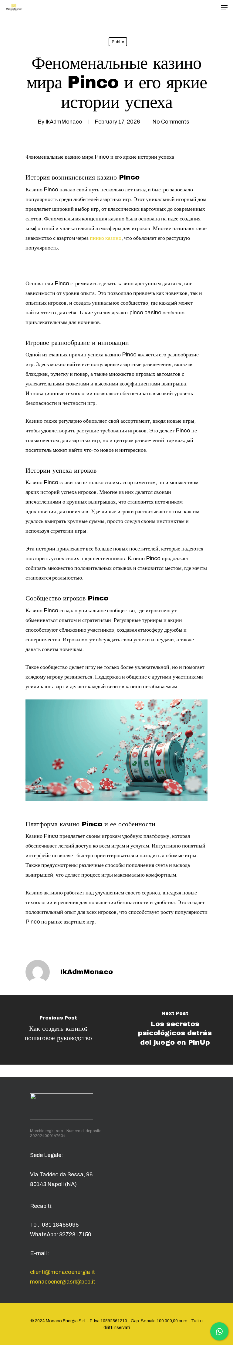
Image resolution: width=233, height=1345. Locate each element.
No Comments (170, 122)
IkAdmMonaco (64, 122)
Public (118, 41)
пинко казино (105, 238)
